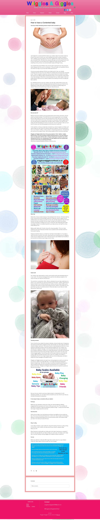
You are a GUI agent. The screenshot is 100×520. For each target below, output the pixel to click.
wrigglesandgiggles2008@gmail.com (52, 504)
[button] (75, 7)
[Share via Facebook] (31, 470)
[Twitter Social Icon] (67, 10)
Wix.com (58, 515)
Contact (33, 506)
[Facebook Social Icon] (65, 10)
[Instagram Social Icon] (70, 10)
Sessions (28, 506)
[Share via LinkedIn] (36, 470)
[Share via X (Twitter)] (33, 470)
